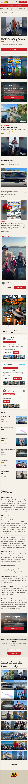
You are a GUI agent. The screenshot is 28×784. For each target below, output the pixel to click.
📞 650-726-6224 (7, 352)
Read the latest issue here (14, 5)
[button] (14, 119)
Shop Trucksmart (17, 378)
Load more (14, 764)
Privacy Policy (4, 781)
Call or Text (8, 287)
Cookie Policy (10, 781)
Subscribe (14, 97)
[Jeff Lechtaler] (6, 8)
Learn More (6, 401)
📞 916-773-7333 (7, 378)
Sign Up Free (23, 2)
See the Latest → (14, 49)
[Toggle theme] (17, 2)
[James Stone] (24, 8)
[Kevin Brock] (16, 8)
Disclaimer (24, 781)
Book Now (19, 287)
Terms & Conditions (17, 781)
